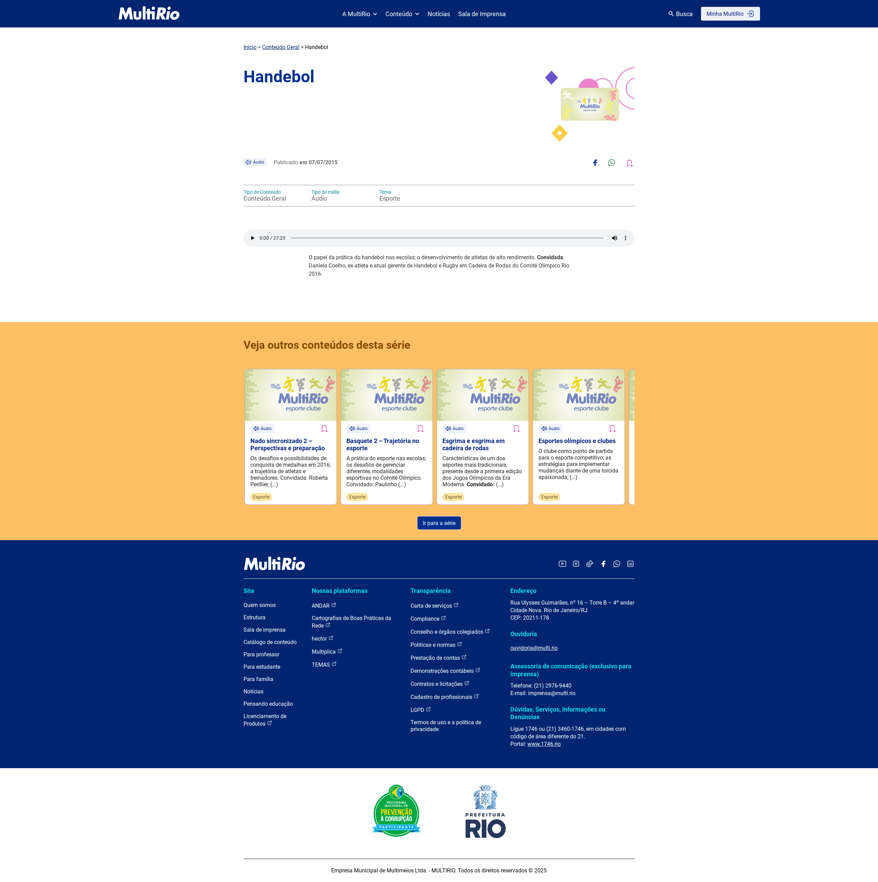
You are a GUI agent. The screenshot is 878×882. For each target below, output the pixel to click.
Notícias (439, 13)
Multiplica (324, 651)
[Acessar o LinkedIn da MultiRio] (630, 564)
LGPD (418, 710)
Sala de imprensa (265, 630)
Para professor (261, 654)
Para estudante (262, 667)
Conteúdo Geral (280, 47)
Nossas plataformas (340, 590)
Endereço (523, 590)
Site (249, 590)
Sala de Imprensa (482, 13)
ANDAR (321, 606)
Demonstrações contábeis (443, 671)
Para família (258, 679)
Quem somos (260, 605)
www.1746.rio (544, 744)
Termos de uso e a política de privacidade (446, 725)
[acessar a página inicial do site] (149, 13)
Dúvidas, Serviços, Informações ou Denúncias (557, 713)
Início (250, 47)
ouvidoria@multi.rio (534, 648)
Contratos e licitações (437, 684)
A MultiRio (356, 13)
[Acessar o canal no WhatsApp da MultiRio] (617, 564)
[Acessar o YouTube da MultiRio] (562, 564)
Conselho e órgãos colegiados (448, 632)
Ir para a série (439, 523)
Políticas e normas (434, 645)
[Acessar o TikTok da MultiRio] (589, 564)
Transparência (431, 590)
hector (320, 638)
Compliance (426, 619)
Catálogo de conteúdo (270, 642)
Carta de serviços (432, 606)
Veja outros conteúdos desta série (327, 344)
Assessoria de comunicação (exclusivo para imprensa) (570, 670)
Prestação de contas (436, 658)
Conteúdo (398, 13)
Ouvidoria (523, 633)
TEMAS (321, 665)
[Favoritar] (324, 429)
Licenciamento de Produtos (265, 720)
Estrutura (254, 617)
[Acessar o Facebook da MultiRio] (603, 564)
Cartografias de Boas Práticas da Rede (351, 622)
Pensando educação (268, 704)
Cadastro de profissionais (442, 697)
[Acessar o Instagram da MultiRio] (576, 564)
